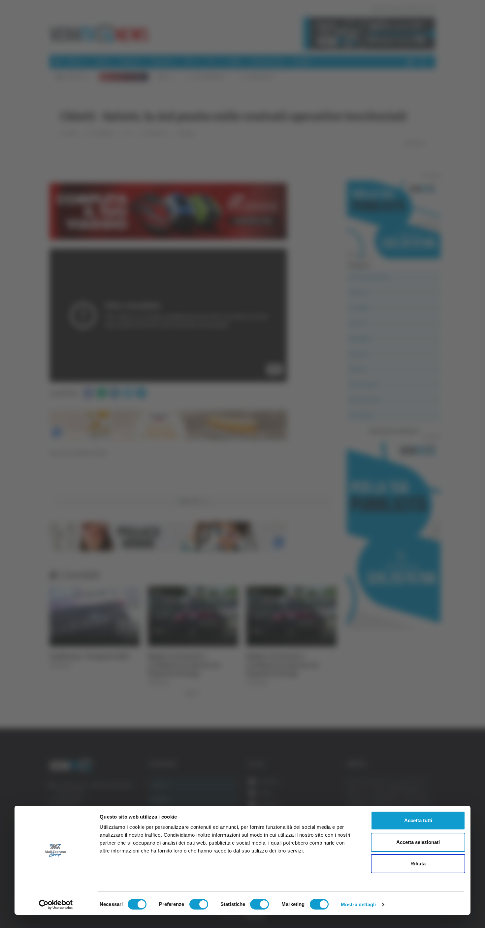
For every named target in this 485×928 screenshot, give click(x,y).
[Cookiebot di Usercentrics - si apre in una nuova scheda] (56, 905)
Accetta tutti (418, 820)
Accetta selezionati (418, 842)
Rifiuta (418, 863)
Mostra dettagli (358, 904)
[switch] (198, 904)
